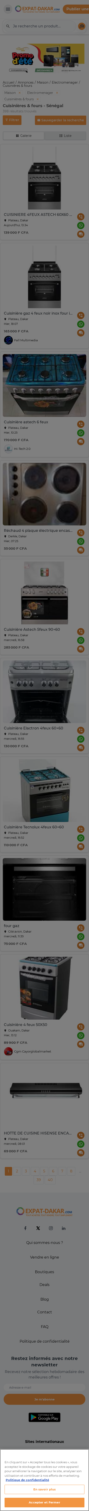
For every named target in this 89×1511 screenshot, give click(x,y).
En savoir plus (44, 1489)
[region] (44, 1480)
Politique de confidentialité (27, 1480)
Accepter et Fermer (44, 1502)
